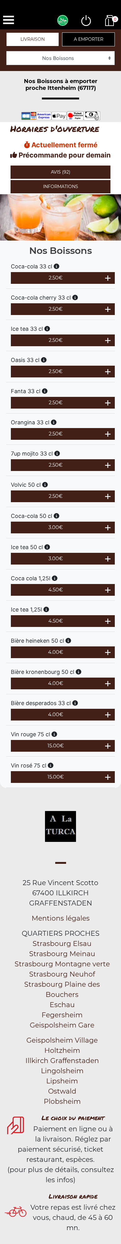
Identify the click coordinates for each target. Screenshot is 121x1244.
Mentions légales (61, 918)
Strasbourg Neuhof (62, 974)
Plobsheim (62, 1101)
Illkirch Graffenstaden (62, 1061)
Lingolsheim (62, 1071)
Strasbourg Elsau (62, 943)
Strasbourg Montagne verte (62, 964)
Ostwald (62, 1091)
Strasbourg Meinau (62, 954)
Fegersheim (62, 1015)
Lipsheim (62, 1081)
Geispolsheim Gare (62, 1025)
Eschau (62, 1005)
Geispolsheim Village (62, 1040)
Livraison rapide (73, 1196)
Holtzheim (62, 1050)
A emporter (88, 39)
